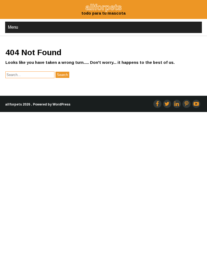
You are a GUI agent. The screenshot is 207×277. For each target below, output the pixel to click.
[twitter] (167, 104)
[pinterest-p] (186, 104)
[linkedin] (177, 104)
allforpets (13, 104)
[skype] (196, 104)
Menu (13, 27)
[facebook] (157, 104)
